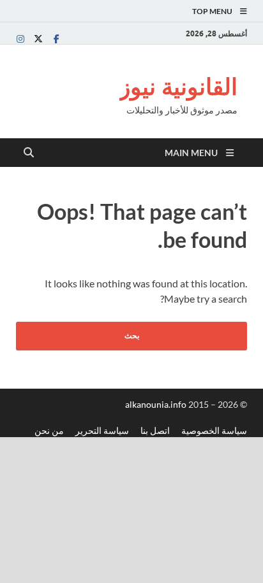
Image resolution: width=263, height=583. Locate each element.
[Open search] (28, 153)
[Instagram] (20, 38)
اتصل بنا (155, 430)
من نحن (49, 430)
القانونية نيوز (178, 86)
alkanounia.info (156, 404)
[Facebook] (56, 38)
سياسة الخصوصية (214, 430)
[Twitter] (38, 38)
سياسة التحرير (102, 430)
